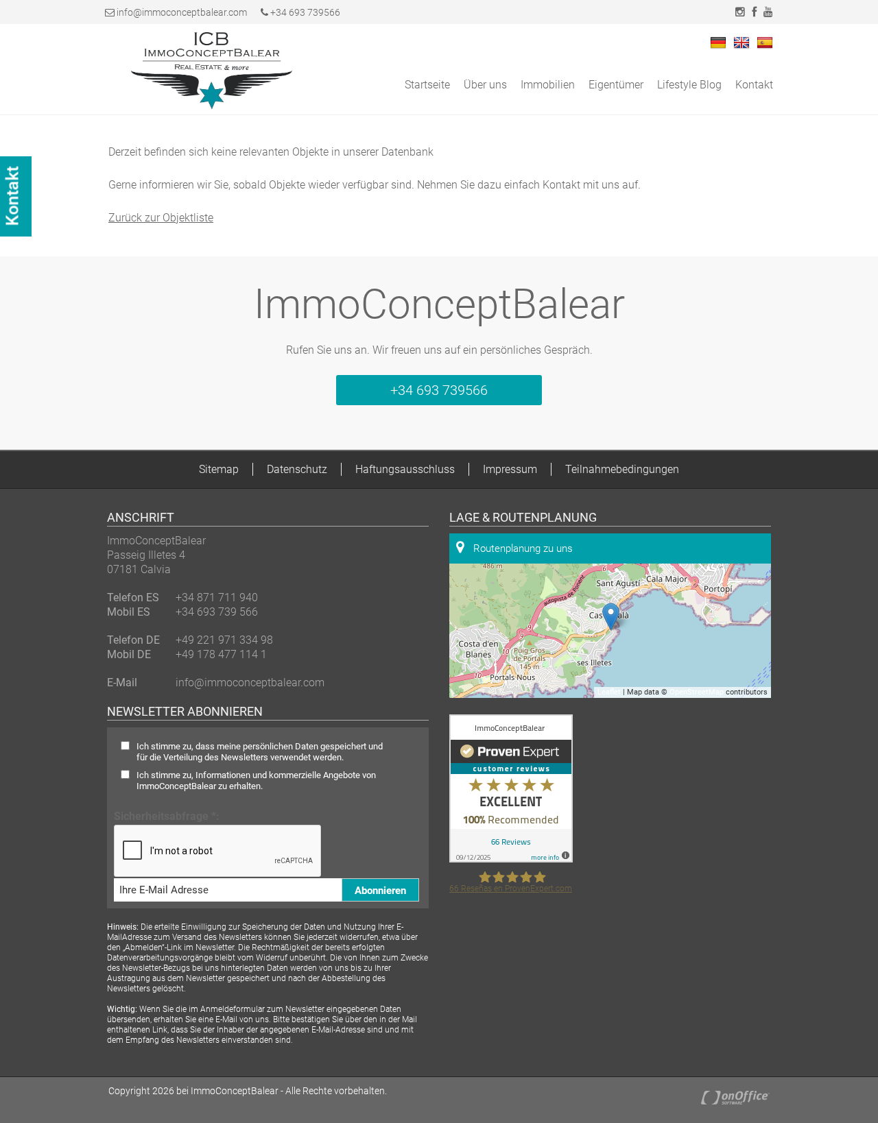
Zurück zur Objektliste (160, 217)
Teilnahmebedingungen (622, 469)
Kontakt (754, 84)
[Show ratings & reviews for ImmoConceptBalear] (511, 858)
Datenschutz (297, 469)
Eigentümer (616, 84)
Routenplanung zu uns (522, 548)
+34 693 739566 (304, 12)
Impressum (510, 469)
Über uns (485, 84)
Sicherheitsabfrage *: (167, 816)
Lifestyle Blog (689, 84)
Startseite (427, 84)
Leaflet (609, 692)
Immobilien (548, 84)
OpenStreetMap (696, 692)
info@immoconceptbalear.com (182, 12)
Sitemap (219, 469)
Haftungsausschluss (405, 469)
